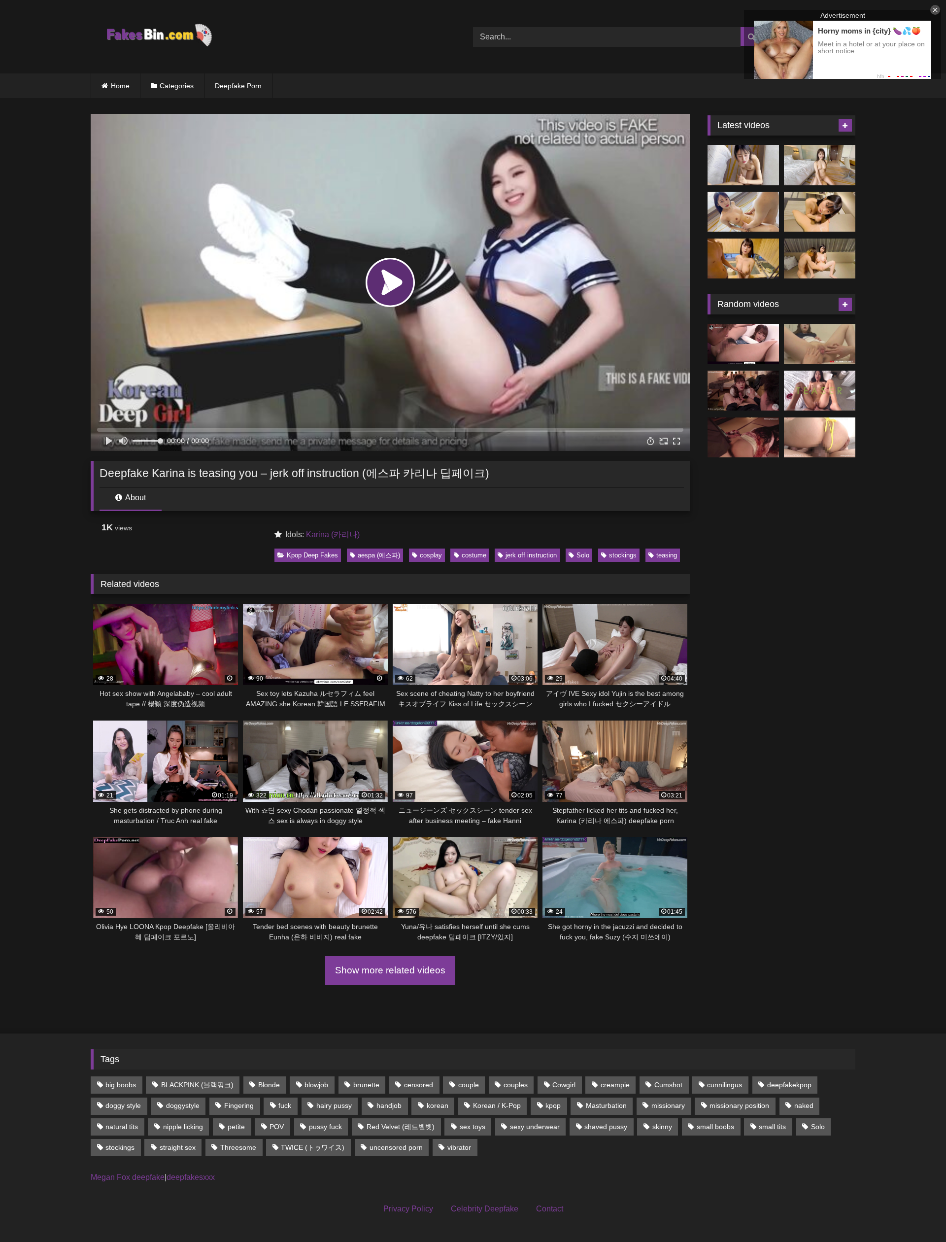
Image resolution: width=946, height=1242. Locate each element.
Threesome (238, 1147)
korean (437, 1105)
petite (236, 1127)
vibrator (459, 1147)
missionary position (739, 1105)
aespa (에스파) (379, 555)
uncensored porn (396, 1147)
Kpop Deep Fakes (312, 555)
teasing (666, 555)
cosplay (431, 555)
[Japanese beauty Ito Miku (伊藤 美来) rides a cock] (819, 165)
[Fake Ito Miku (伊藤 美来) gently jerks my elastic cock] (743, 165)
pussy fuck (325, 1127)
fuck (284, 1105)
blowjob (316, 1085)
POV (277, 1127)
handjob (389, 1105)
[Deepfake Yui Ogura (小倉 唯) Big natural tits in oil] (743, 259)
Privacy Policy (408, 1209)
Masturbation (606, 1105)
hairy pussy (334, 1105)
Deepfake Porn (238, 86)
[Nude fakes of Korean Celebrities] (158, 37)
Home (120, 86)
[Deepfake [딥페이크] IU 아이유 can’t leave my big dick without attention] (743, 391)
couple (468, 1085)
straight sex (178, 1147)
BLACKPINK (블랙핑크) (197, 1085)
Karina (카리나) (333, 534)
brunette (366, 1085)
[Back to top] (915, 1212)
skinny (662, 1127)
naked (803, 1105)
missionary (668, 1105)
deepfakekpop (789, 1085)
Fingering (239, 1105)
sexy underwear (535, 1127)
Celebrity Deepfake (484, 1209)
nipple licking (183, 1127)
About (135, 497)
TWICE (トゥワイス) (312, 1147)
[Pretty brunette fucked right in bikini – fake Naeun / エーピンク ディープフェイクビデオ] (819, 437)
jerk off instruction (531, 555)
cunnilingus (724, 1085)
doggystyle (183, 1105)
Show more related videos (390, 970)
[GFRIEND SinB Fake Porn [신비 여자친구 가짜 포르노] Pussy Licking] (819, 344)
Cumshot (668, 1085)
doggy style (123, 1105)
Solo (582, 555)
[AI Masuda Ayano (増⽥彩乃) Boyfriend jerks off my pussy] (819, 259)
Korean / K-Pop (497, 1105)
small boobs (715, 1127)
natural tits (121, 1127)
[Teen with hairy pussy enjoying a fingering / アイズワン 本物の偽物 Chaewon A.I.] (743, 344)
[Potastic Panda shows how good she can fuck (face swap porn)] (819, 391)
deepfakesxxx (191, 1177)
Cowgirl (563, 1085)
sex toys (472, 1127)
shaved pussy (605, 1127)
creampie (615, 1085)
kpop (553, 1105)
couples (516, 1085)
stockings (623, 555)
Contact (549, 1209)
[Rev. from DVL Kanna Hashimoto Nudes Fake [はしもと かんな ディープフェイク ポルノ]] (743, 437)
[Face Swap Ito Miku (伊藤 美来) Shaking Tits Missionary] (743, 212)
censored (418, 1085)
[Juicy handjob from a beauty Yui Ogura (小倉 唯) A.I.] (819, 212)
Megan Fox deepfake (128, 1177)
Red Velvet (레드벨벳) (401, 1127)
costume (474, 555)
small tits (772, 1127)
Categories (177, 86)
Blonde (269, 1085)
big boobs (120, 1085)
